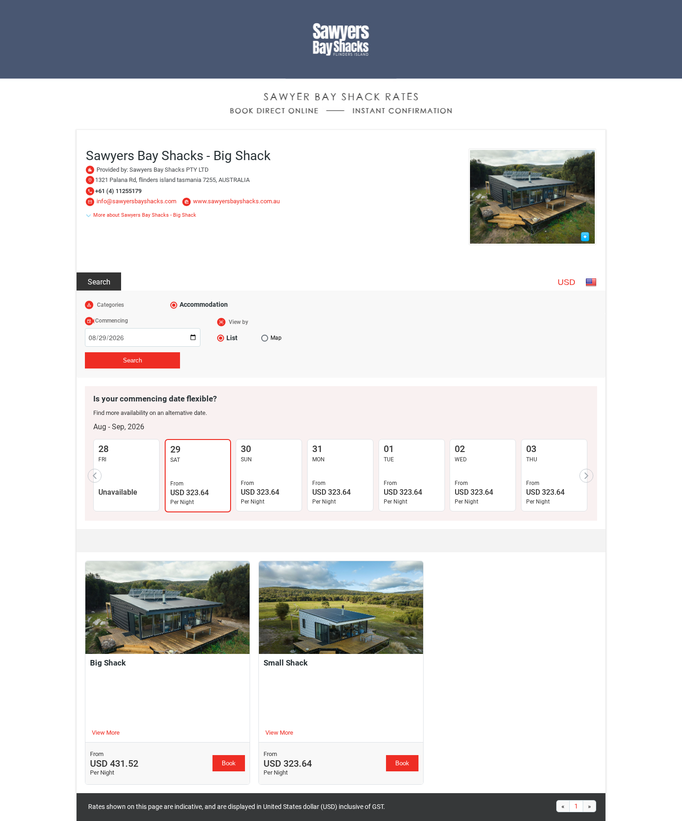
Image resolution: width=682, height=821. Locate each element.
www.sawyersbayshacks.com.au (236, 201)
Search (99, 282)
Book (229, 763)
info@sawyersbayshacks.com (136, 201)
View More (106, 732)
